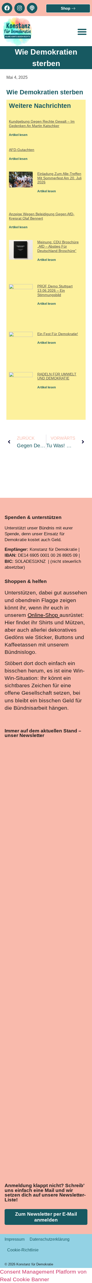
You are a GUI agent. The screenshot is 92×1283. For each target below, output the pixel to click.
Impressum (15, 1239)
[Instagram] (19, 8)
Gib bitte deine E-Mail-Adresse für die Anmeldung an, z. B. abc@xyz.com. (45, 1046)
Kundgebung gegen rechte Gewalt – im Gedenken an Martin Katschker (42, 123)
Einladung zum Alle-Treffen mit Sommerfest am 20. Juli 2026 (59, 178)
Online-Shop (43, 615)
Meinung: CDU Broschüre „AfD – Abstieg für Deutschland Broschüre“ (58, 246)
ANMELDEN (59, 1159)
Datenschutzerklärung (50, 1239)
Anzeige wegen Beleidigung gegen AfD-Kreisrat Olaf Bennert (41, 216)
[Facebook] (7, 8)
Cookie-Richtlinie (23, 1250)
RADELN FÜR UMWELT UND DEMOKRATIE (56, 376)
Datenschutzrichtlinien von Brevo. (39, 1111)
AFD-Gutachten (21, 150)
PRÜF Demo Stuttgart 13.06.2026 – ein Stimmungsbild (55, 290)
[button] (82, 31)
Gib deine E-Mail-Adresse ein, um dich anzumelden (41, 1019)
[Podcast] (32, 8)
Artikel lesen (18, 135)
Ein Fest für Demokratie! (57, 334)
